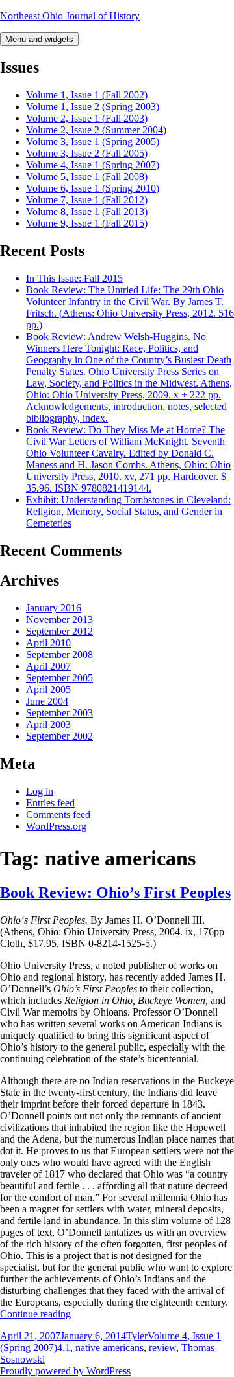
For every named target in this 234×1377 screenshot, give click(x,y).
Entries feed (50, 802)
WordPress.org (56, 826)
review (162, 1347)
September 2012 (59, 631)
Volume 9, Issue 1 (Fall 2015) (87, 223)
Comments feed (58, 814)
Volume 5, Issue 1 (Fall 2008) (87, 176)
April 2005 (48, 689)
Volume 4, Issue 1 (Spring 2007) (92, 164)
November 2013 (59, 619)
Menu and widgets (39, 39)
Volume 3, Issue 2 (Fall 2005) (87, 153)
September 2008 (59, 654)
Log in (39, 791)
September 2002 (59, 736)
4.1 (63, 1347)
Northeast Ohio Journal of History (70, 15)
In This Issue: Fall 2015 (74, 278)
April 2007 (48, 666)
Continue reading (35, 1313)
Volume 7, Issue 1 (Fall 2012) (87, 199)
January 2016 (53, 607)
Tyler (137, 1335)
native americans (109, 1347)
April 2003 (48, 724)
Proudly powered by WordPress (65, 1370)
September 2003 (59, 712)
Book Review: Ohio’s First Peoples (115, 892)
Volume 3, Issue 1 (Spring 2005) (92, 141)
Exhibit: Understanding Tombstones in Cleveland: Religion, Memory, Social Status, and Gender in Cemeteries (128, 511)
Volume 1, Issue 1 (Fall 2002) (87, 94)
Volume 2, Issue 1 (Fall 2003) (87, 118)
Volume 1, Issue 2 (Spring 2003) (92, 106)
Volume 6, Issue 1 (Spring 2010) (92, 188)
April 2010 (48, 642)
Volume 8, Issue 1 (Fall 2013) (87, 211)
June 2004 (47, 701)
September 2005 (59, 677)
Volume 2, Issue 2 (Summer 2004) (96, 129)
